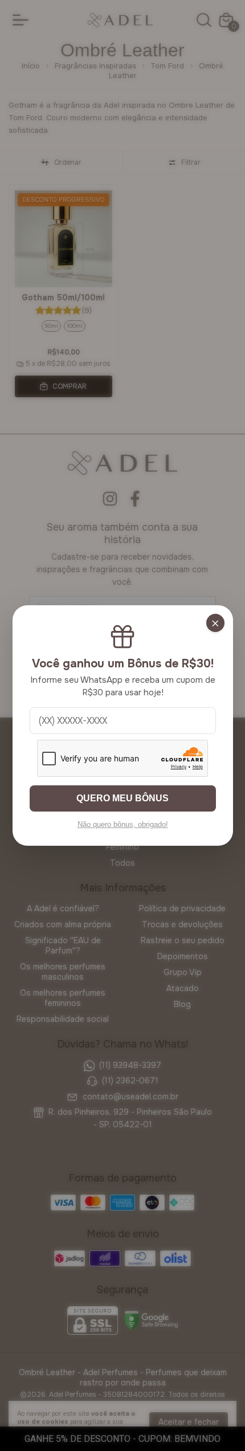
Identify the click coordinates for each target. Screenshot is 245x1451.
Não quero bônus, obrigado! (122, 824)
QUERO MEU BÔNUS (122, 798)
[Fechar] (215, 623)
